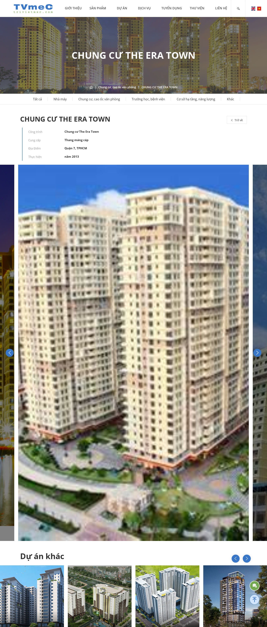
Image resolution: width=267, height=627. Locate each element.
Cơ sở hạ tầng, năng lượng (196, 99)
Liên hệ (221, 8)
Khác (230, 99)
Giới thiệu (73, 8)
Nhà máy (60, 99)
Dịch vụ (144, 8)
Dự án (122, 8)
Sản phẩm (98, 8)
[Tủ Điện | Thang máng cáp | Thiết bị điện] (33, 8)
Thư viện (197, 8)
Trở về (238, 120)
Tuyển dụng (171, 8)
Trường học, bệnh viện (148, 99)
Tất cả (37, 99)
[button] (257, 353)
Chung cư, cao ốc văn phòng (99, 99)
